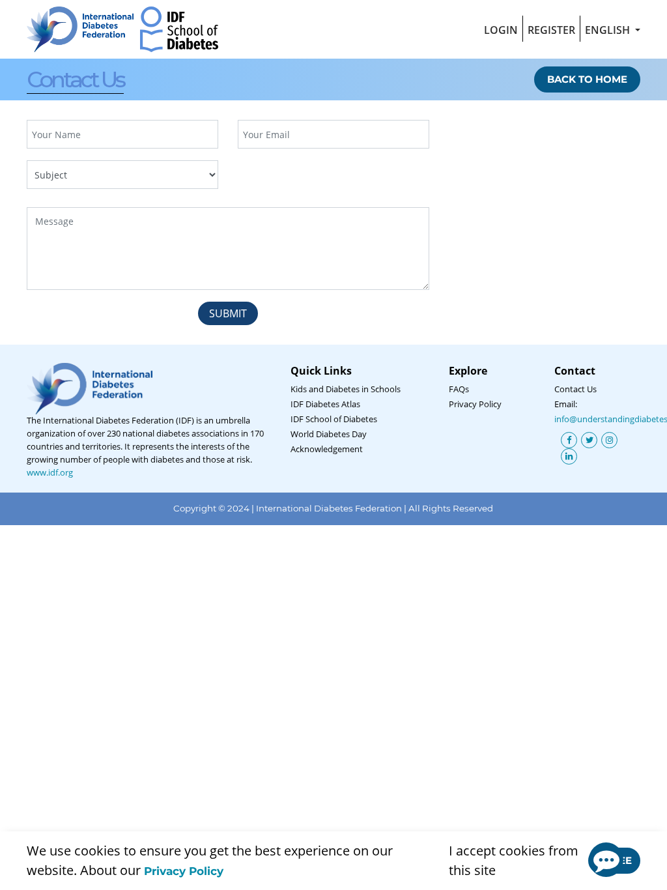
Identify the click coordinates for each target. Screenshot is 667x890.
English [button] (608, 30)
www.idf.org (50, 472)
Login (501, 30)
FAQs (459, 389)
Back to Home (587, 79)
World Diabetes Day (329, 434)
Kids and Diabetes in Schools (346, 389)
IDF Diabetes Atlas (325, 404)
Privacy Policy (183, 871)
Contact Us (575, 389)
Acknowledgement (327, 449)
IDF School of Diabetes (334, 419)
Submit (228, 313)
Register (551, 30)
